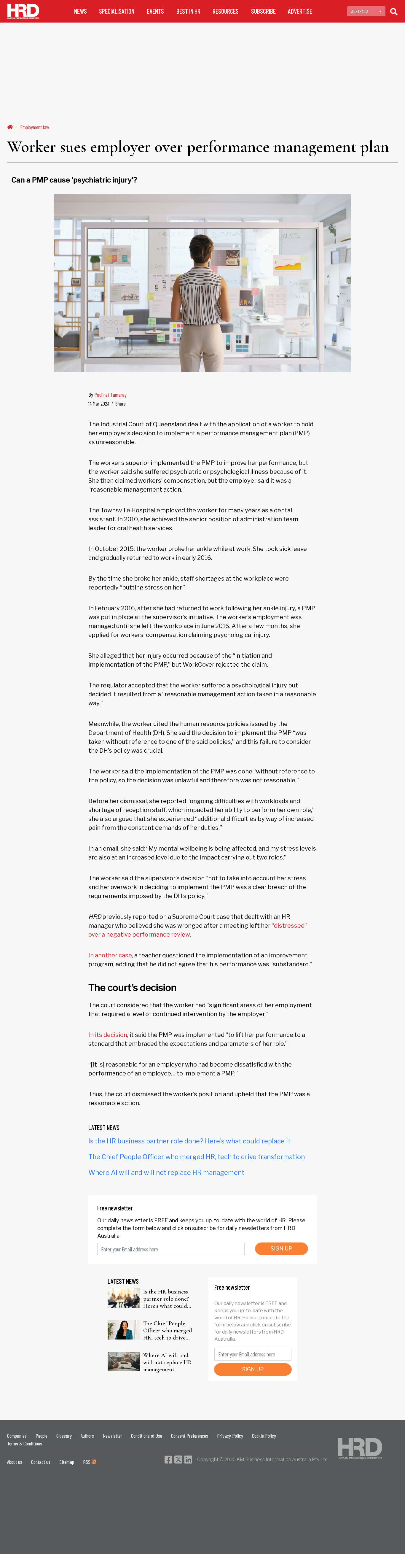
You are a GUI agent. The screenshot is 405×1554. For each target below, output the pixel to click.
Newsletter (112, 1435)
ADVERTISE (300, 11)
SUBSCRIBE (263, 11)
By (107, 394)
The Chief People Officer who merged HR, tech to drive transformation (196, 1157)
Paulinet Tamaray (110, 394)
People (41, 1435)
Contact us (40, 1461)
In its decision (107, 1034)
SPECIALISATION (116, 11)
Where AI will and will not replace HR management (166, 1172)
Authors (87, 1435)
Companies (17, 1435)
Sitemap (66, 1461)
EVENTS (155, 11)
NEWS (80, 11)
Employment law (34, 127)
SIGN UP (281, 1248)
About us (14, 1461)
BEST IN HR (188, 11)
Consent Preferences (189, 1435)
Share (120, 403)
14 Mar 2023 (98, 403)
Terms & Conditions (24, 1443)
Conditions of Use (146, 1435)
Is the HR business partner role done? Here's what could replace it (189, 1141)
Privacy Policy (230, 1435)
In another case (110, 955)
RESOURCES (226, 11)
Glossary (64, 1435)
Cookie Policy (264, 1435)
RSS (87, 1461)
